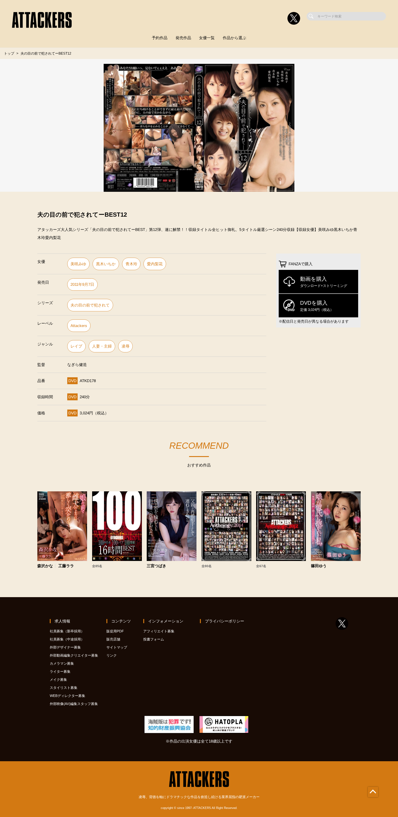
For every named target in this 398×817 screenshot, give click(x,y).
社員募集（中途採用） (67, 639)
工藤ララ (66, 566)
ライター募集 (60, 671)
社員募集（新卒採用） (67, 631)
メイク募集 (58, 679)
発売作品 (183, 37)
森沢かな (45, 566)
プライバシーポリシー (224, 621)
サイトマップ (116, 647)
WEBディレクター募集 (67, 696)
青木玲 (131, 264)
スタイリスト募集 (63, 688)
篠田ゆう (319, 566)
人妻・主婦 (102, 346)
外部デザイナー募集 (65, 647)
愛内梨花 (155, 264)
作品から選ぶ (234, 37)
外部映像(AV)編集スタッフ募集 (74, 704)
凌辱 (125, 346)
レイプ (76, 346)
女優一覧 (207, 37)
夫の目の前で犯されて (90, 305)
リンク (111, 655)
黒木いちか (106, 264)
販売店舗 (113, 639)
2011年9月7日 (82, 284)
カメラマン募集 (62, 663)
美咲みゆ (78, 264)
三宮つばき (156, 566)
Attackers (78, 325)
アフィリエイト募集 (158, 631)
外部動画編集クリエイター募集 (74, 655)
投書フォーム (153, 639)
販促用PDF (115, 631)
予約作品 (159, 37)
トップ (9, 53)
